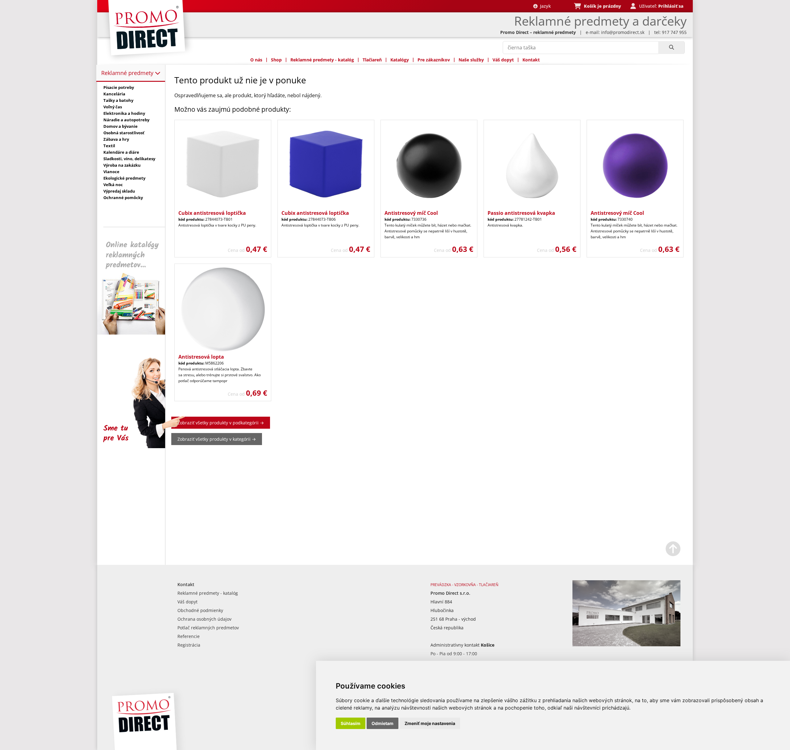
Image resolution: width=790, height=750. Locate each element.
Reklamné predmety (128, 73)
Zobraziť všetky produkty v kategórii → (216, 439)
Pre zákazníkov (434, 60)
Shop (276, 60)
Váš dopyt (503, 60)
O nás (256, 60)
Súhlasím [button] (350, 723)
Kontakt (531, 60)
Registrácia (188, 645)
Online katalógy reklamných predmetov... (132, 255)
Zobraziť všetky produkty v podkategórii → (220, 423)
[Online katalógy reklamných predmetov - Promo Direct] (135, 333)
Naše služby (471, 60)
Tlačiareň (372, 60)
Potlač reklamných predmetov (208, 628)
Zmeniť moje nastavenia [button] (430, 723)
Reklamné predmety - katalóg (322, 60)
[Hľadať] (671, 47)
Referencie (188, 636)
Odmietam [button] (382, 723)
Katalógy (399, 60)
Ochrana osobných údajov (204, 619)
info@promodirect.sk (622, 32)
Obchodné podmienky (200, 610)
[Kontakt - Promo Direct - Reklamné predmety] (626, 645)
